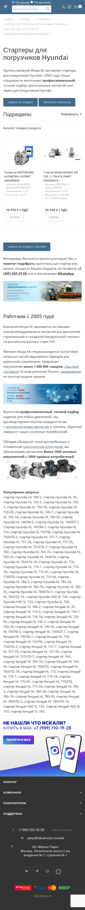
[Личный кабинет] (69, 7)
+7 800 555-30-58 (31, 830)
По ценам (22, 3)
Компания (12, 792)
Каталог (10, 782)
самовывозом (70, 371)
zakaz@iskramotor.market (45, 838)
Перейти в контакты (57, 102)
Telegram (37, 871)
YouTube (47, 871)
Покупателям (14, 803)
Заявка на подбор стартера (27, 246)
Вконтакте (26, 871)
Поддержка (12, 814)
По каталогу (42, 3)
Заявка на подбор (20, 102)
